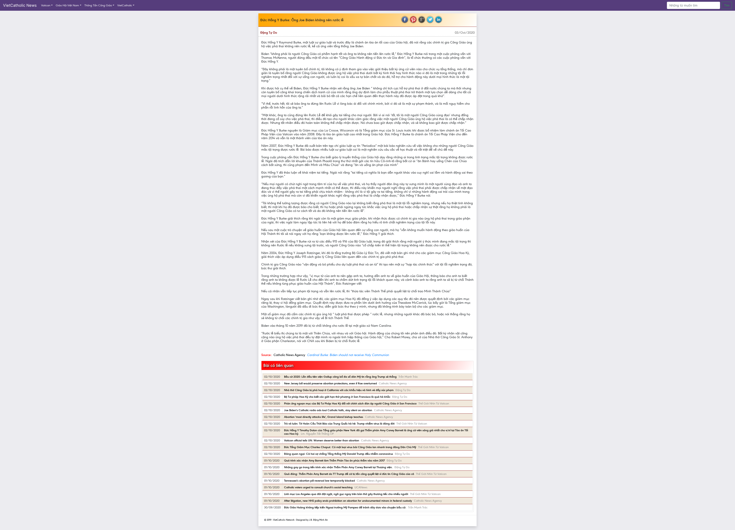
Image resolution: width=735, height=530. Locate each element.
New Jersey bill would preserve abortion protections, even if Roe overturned (330, 383)
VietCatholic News (20, 5)
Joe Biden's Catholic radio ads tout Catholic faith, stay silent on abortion (328, 410)
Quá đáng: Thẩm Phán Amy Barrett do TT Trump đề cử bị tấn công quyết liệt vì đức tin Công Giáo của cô (349, 474)
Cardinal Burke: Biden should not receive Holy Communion (348, 355)
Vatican (45, 5)
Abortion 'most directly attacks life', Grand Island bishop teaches (323, 417)
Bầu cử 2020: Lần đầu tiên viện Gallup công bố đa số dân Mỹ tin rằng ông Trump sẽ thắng (340, 376)
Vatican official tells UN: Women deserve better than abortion (321, 440)
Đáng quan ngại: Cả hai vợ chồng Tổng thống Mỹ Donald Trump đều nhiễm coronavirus (338, 454)
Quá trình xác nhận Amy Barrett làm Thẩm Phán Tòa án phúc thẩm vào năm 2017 (334, 460)
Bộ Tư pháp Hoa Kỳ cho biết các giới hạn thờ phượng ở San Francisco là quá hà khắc (337, 397)
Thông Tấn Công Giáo (98, 5)
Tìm (726, 5)
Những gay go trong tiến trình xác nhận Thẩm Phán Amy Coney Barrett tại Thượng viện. (338, 467)
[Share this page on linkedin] (438, 19)
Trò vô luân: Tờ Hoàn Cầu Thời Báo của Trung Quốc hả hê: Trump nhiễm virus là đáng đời (339, 423)
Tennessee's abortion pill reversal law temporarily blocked (319, 480)
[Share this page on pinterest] (413, 19)
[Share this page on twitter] (430, 19)
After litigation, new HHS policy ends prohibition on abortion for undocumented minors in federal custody (348, 500)
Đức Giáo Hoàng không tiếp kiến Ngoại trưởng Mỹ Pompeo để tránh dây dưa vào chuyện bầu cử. (345, 507)
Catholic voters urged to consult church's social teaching (318, 487)
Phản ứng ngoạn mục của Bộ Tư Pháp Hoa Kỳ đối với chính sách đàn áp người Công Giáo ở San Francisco (350, 403)
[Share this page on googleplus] (421, 19)
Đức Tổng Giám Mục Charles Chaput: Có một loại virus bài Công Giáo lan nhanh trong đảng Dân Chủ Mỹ (350, 447)
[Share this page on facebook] (405, 19)
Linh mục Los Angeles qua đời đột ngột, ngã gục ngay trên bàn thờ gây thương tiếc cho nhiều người (346, 494)
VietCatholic (124, 5)
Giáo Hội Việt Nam (67, 5)
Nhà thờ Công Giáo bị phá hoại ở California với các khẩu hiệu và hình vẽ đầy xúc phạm (339, 390)
